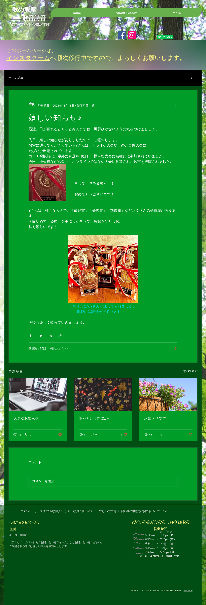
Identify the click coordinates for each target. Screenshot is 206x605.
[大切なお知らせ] (38, 394)
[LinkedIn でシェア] (50, 336)
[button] (192, 77)
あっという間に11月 (94, 418)
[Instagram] (132, 35)
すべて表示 (190, 371)
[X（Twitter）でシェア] (40, 336)
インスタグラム (28, 57)
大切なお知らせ (26, 418)
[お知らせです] (168, 394)
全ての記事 (16, 78)
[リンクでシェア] (60, 336)
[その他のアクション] (175, 105)
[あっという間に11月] (103, 394)
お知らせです (155, 418)
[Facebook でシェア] (30, 336)
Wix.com (188, 590)
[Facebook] (122, 35)
